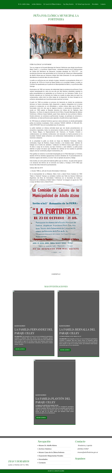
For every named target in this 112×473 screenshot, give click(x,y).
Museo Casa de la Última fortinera (51, 452)
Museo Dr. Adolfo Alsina (48, 445)
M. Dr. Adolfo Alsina (24, 4)
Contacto (103, 4)
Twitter (56, 278)
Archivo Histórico (36, 4)
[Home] (10, 4)
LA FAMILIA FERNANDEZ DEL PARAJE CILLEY (34, 331)
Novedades (95, 4)
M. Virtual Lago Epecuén (83, 4)
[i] (37, 69)
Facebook (50, 278)
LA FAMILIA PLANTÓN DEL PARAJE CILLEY (53, 400)
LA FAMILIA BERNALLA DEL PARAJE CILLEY (77, 331)
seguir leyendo (20, 349)
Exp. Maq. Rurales (68, 4)
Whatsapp (62, 278)
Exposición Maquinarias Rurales (51, 456)
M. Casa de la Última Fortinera (52, 4)
